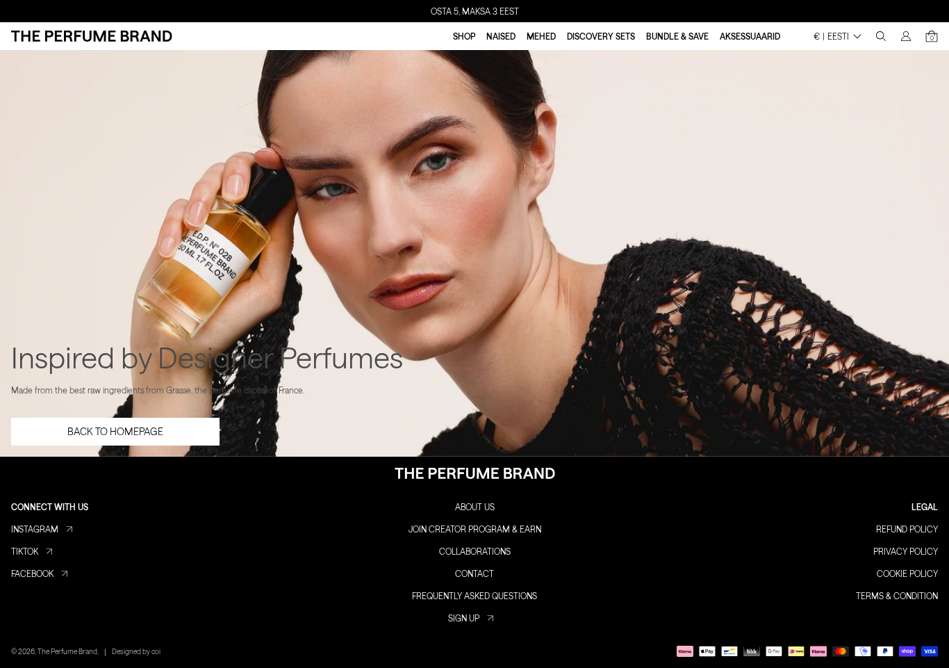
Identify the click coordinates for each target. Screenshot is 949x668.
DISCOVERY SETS (601, 36)
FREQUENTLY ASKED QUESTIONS (474, 596)
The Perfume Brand (67, 651)
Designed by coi (136, 651)
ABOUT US (475, 507)
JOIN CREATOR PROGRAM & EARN (475, 529)
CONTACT (474, 573)
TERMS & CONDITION (897, 596)
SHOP (464, 36)
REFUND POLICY (907, 529)
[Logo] (91, 36)
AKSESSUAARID (750, 36)
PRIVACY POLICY (905, 551)
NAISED (500, 36)
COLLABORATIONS (475, 551)
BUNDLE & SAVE (677, 36)
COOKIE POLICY (907, 573)
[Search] (881, 36)
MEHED (541, 36)
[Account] (906, 36)
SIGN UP (463, 618)
